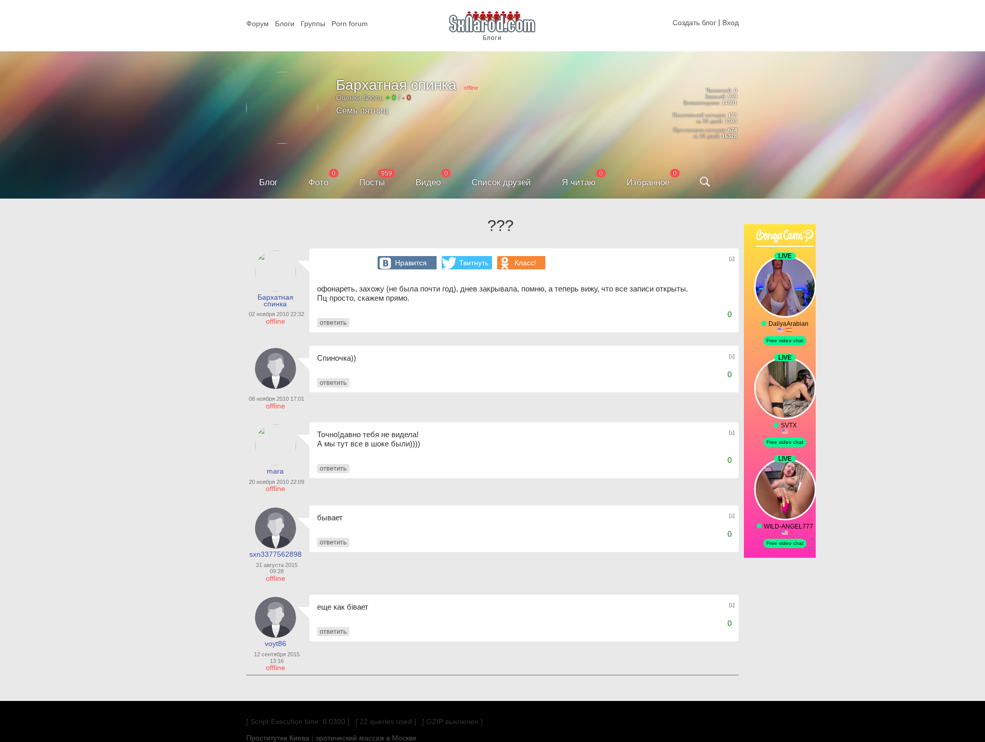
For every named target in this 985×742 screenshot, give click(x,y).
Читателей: (719, 90)
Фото (318, 182)
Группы (313, 23)
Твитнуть (473, 263)
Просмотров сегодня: (699, 130)
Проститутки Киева (277, 738)
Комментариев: (701, 103)
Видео (428, 182)
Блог (268, 182)
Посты (372, 182)
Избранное (647, 182)
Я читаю (579, 182)
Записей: (715, 96)
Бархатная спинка (396, 85)
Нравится (411, 263)
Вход (730, 22)
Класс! (525, 263)
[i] (732, 259)
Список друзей (501, 182)
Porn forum (349, 23)
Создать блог (694, 22)
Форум (257, 23)
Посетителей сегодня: (699, 115)
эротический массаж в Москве (366, 738)
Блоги (284, 23)
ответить (333, 322)
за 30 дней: (709, 121)
